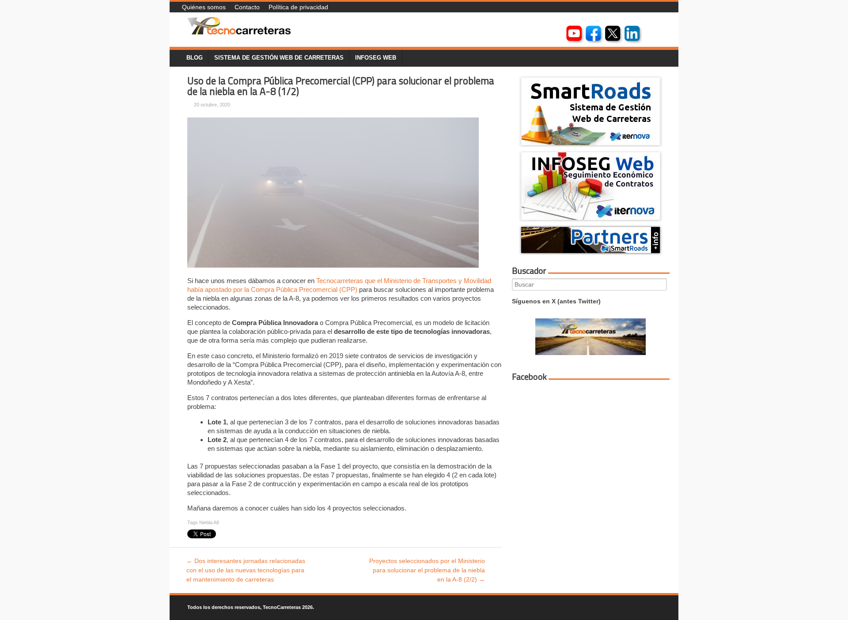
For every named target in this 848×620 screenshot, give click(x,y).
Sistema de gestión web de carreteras (279, 58)
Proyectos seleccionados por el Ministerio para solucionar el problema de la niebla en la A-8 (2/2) (427, 570)
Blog (194, 58)
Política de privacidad (298, 7)
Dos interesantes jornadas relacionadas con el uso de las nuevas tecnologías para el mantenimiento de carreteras (245, 570)
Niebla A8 (209, 522)
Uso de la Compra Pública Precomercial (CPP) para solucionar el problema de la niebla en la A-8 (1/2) (340, 86)
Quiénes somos (204, 7)
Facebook (529, 376)
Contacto (247, 7)
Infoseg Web (375, 58)
